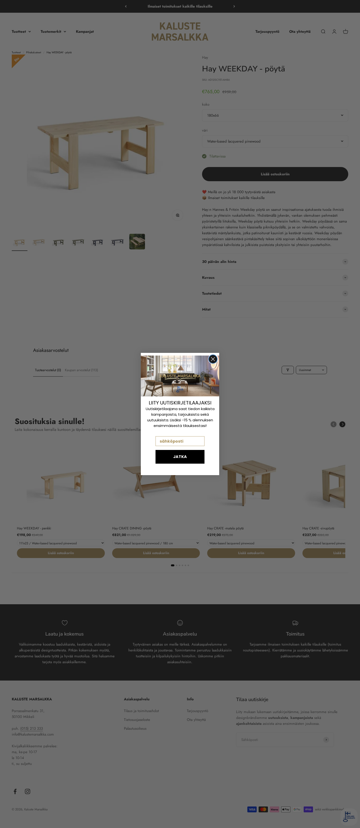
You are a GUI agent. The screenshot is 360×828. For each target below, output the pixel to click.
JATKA (180, 456)
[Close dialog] (213, 359)
